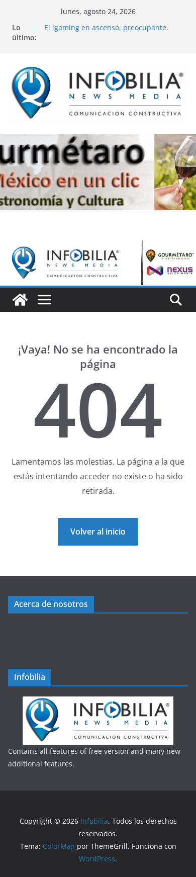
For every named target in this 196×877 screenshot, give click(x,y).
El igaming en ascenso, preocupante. (106, 29)
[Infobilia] (98, 247)
